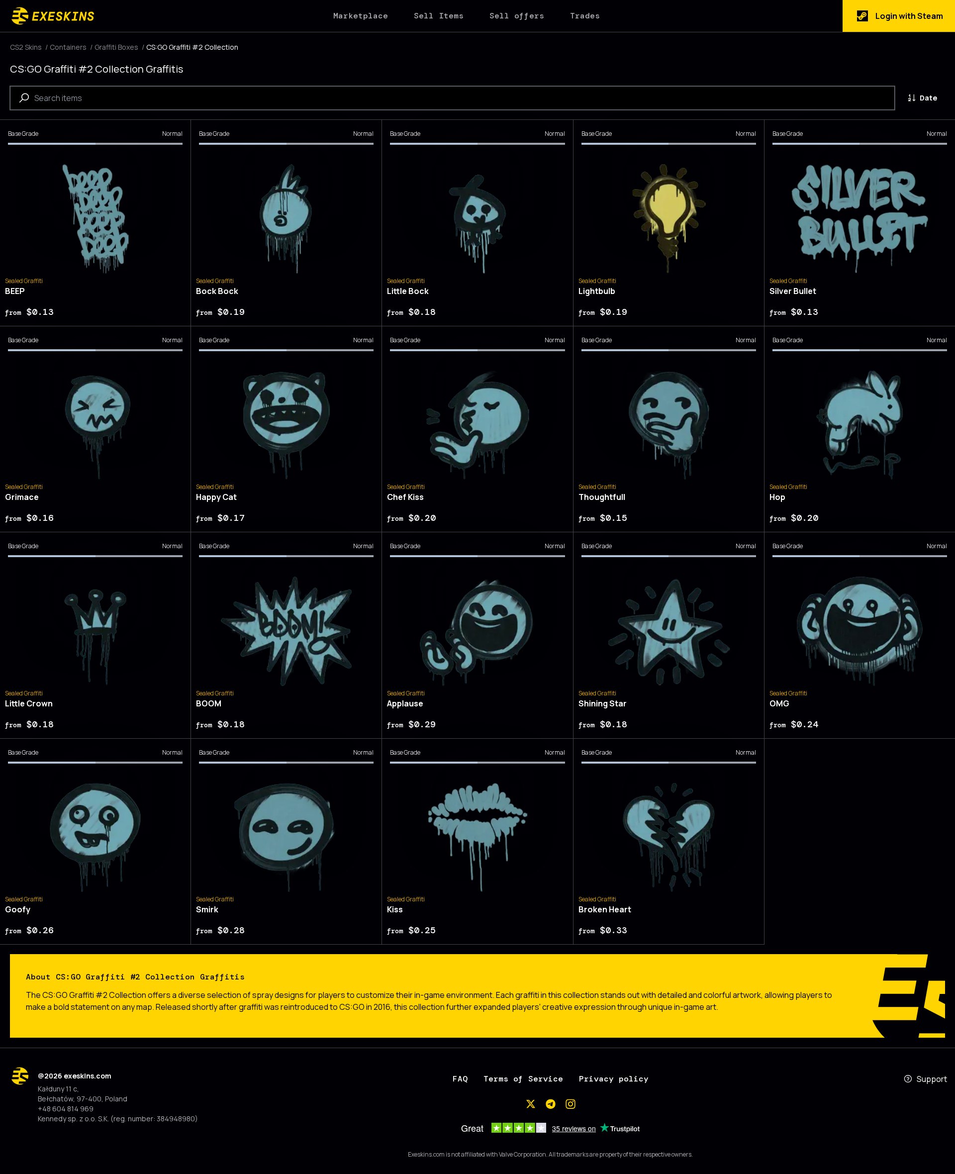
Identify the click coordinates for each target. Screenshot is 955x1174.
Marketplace (360, 15)
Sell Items (439, 15)
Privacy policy (614, 1079)
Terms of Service (523, 1079)
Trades (585, 15)
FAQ (460, 1079)
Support (932, 1079)
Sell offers (516, 15)
